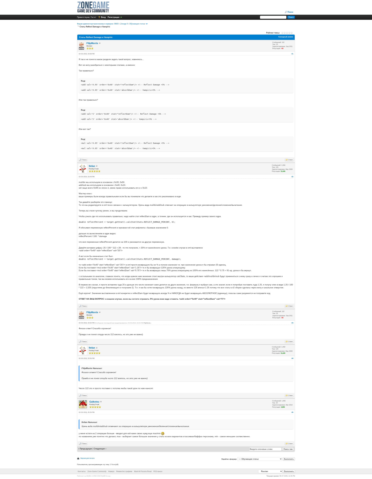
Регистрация (113, 17)
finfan (92, 166)
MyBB (88, 476)
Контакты (82, 471)
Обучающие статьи (137, 24)
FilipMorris (92, 43)
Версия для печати (87, 458)
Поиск (290, 12)
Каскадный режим (285, 37)
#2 (292, 176)
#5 (292, 412)
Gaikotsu (94, 401)
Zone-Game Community (96, 471)
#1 (292, 54)
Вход (103, 17)
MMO (116, 24)
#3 (292, 323)
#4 (292, 358)
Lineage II (124, 24)
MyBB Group (105, 476)
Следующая (99, 449)
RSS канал (157, 471)
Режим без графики (124, 471)
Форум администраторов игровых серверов (95, 24)
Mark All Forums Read (143, 471)
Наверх (111, 471)
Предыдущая (86, 449)
